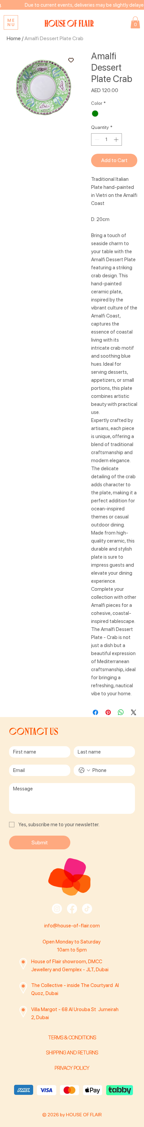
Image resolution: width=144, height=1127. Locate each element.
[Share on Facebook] (95, 712)
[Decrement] (96, 139)
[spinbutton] (106, 139)
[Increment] (117, 139)
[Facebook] (72, 909)
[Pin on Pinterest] (108, 712)
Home (14, 38)
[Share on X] (134, 712)
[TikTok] (87, 909)
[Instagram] (57, 909)
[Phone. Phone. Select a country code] (84, 770)
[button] (135, 22)
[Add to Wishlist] (71, 60)
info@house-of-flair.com (72, 926)
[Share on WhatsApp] (121, 712)
